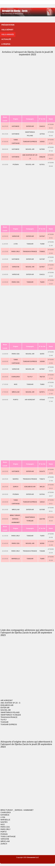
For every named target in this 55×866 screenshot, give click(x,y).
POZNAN (16, 164)
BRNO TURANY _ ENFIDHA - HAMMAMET (15, 519)
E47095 (42, 509)
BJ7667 (42, 369)
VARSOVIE (15, 236)
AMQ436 (42, 157)
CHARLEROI (15, 376)
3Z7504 (42, 134)
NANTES (15, 479)
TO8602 (42, 251)
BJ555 (42, 354)
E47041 (42, 494)
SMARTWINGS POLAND (10, 712)
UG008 (42, 361)
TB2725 (42, 376)
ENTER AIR (30, 126)
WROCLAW (15, 392)
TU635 (42, 282)
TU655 (42, 535)
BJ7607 (42, 267)
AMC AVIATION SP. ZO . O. (11, 703)
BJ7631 (42, 164)
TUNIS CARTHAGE (8, 837)
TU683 (42, 384)
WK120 (42, 486)
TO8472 (42, 479)
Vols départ (7, 30)
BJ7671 (42, 392)
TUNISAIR (30, 244)
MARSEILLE (16, 558)
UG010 (42, 502)
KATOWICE (15, 126)
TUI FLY (30, 376)
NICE (15, 384)
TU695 (42, 558)
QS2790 (42, 519)
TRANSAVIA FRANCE (30, 251)
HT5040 (42, 399)
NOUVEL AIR (30, 149)
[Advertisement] (27, 84)
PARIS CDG (15, 282)
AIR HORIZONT (30, 399)
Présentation (7, 25)
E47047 (42, 236)
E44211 (42, 274)
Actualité (6, 39)
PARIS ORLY (15, 251)
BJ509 (42, 543)
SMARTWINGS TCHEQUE (11, 715)
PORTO (15, 399)
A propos (5, 44)
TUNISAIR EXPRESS (30, 141)
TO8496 (42, 551)
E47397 (42, 259)
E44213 (42, 126)
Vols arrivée (7, 35)
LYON (15, 244)
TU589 (42, 244)
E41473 (42, 471)
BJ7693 (42, 149)
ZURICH (15, 486)
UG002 (42, 141)
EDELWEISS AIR (29, 486)
